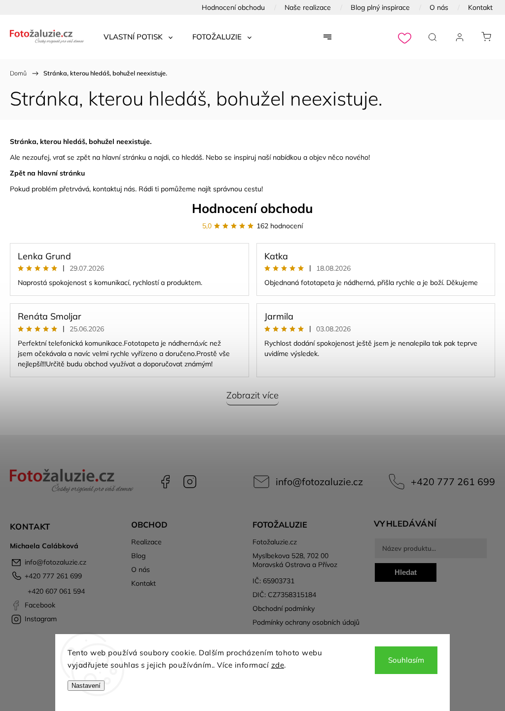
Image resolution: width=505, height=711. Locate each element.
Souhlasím (406, 660)
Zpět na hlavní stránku (47, 173)
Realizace (146, 541)
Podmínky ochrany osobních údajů (306, 622)
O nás (439, 7)
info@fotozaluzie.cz (319, 481)
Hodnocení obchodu (233, 7)
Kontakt (480, 7)
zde (278, 665)
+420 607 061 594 (55, 591)
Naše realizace (308, 7)
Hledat (406, 572)
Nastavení (86, 685)
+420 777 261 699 (453, 481)
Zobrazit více (252, 395)
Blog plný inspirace (380, 7)
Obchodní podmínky (283, 608)
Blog (138, 555)
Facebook (165, 481)
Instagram (189, 481)
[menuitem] (138, 37)
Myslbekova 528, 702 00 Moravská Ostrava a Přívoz (294, 560)
